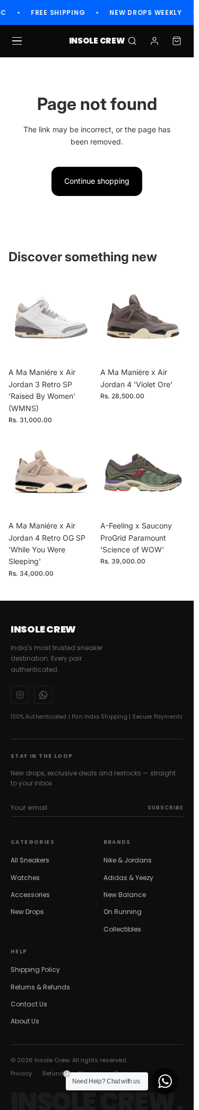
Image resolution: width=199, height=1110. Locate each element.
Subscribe (165, 808)
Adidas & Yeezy (128, 877)
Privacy (21, 1073)
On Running (122, 911)
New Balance (124, 894)
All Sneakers (30, 860)
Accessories (30, 894)
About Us (25, 1021)
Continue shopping (96, 180)
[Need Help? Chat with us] (165, 1081)
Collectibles (122, 929)
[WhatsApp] (43, 695)
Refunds (54, 1073)
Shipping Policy (35, 969)
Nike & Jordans (127, 860)
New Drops (27, 911)
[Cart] (176, 41)
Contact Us (29, 1004)
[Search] (132, 41)
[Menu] (17, 41)
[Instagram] (20, 695)
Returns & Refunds (40, 987)
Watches (25, 877)
